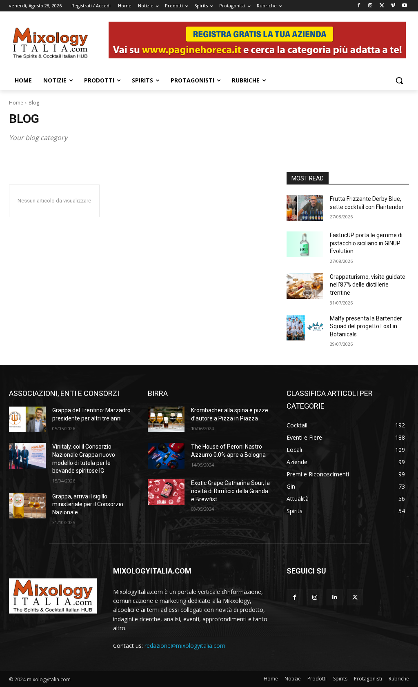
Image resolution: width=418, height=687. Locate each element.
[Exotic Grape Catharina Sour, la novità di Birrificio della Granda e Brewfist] (166, 492)
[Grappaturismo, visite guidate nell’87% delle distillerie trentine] (305, 286)
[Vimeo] (393, 6)
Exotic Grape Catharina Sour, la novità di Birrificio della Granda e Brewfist (230, 491)
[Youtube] (404, 6)
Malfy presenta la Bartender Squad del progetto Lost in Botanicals (366, 326)
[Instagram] (370, 6)
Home (16, 102)
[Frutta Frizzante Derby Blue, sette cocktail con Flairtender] (305, 208)
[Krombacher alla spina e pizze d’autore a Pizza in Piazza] (166, 419)
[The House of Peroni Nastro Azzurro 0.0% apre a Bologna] (166, 456)
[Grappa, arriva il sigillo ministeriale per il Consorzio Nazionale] (27, 505)
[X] (382, 6)
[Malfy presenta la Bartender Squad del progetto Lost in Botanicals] (305, 327)
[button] (399, 80)
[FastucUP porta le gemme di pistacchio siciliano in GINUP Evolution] (305, 244)
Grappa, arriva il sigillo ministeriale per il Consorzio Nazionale (87, 504)
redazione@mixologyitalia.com (185, 645)
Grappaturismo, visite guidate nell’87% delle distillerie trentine (367, 284)
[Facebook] (359, 6)
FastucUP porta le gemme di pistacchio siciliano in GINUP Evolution (366, 243)
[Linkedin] (334, 597)
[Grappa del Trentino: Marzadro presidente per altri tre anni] (27, 419)
